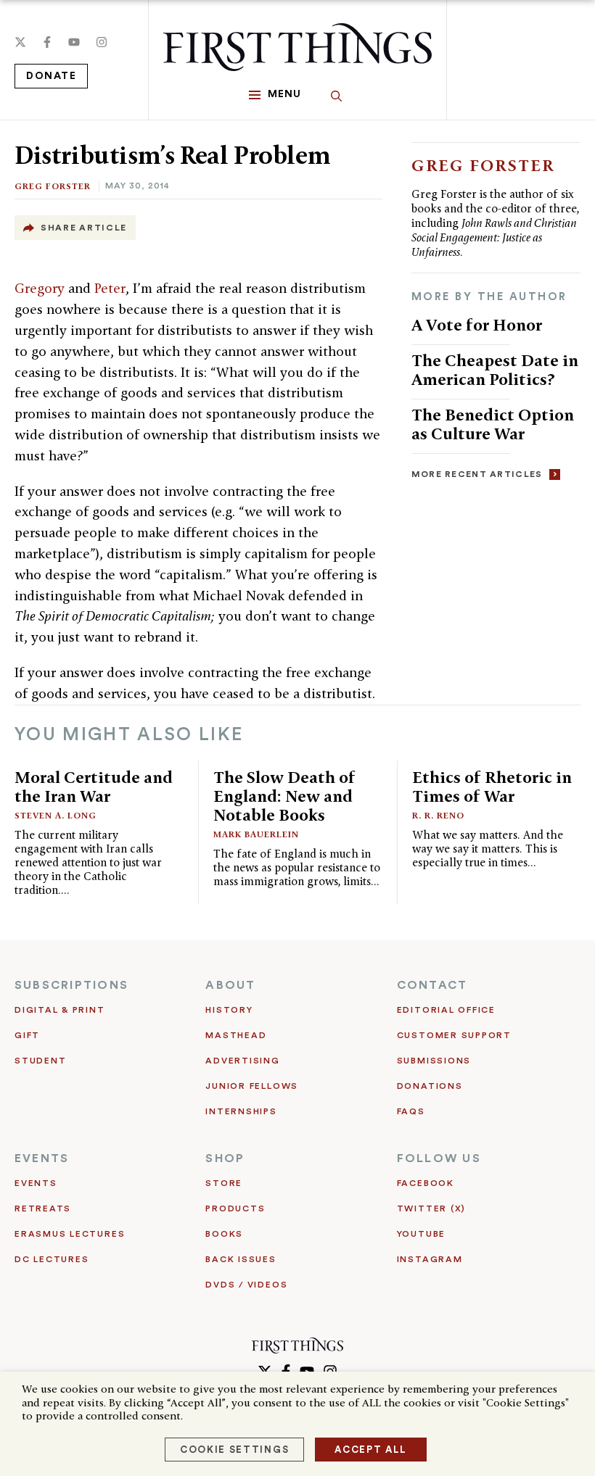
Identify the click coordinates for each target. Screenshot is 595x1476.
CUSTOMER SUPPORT (454, 1035)
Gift (27, 1035)
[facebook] (47, 42)
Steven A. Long (56, 815)
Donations (430, 1086)
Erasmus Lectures (70, 1234)
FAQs (411, 1111)
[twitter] (20, 42)
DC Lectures (52, 1259)
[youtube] (74, 42)
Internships (240, 1111)
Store (223, 1183)
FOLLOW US (439, 1158)
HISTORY (229, 1010)
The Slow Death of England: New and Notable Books (284, 795)
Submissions (434, 1060)
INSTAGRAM (430, 1259)
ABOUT (230, 985)
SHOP (225, 1158)
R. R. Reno (438, 815)
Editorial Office (446, 1010)
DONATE (51, 76)
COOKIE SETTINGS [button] (234, 1449)
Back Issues (240, 1259)
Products (235, 1208)
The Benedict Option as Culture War (492, 424)
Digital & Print (60, 1010)
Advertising (242, 1060)
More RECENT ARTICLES (477, 474)
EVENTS (42, 1158)
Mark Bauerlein (256, 834)
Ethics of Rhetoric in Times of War (492, 786)
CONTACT (432, 985)
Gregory (41, 288)
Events (36, 1183)
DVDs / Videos (246, 1284)
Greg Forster (53, 186)
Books (224, 1234)
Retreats (43, 1208)
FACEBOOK (425, 1183)
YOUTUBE (421, 1234)
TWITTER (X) (431, 1208)
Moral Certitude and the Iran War (94, 786)
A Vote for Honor (476, 324)
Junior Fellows (251, 1086)
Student (40, 1060)
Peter (110, 288)
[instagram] (101, 42)
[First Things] (297, 47)
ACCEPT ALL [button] (371, 1449)
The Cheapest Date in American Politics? (494, 369)
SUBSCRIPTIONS (71, 985)
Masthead (235, 1035)
